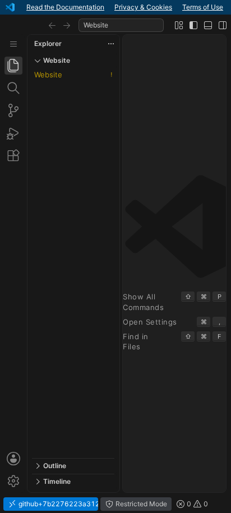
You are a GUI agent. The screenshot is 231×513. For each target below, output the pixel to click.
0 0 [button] (196, 504)
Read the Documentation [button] (65, 7)
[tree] (73, 263)
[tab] (13, 66)
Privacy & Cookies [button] (143, 7)
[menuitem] (13, 44)
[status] (115, 504)
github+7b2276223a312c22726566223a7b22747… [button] (57, 504)
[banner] (115, 7)
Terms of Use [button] (202, 7)
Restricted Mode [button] (140, 504)
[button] (52, 25)
